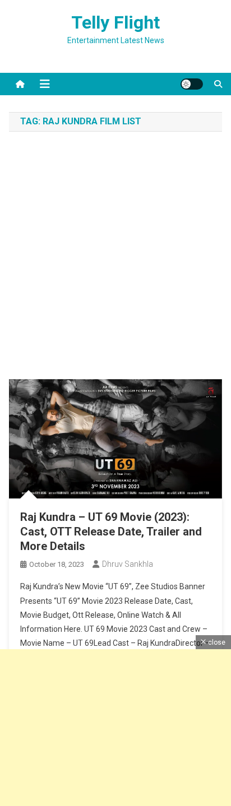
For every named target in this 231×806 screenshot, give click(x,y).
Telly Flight (115, 22)
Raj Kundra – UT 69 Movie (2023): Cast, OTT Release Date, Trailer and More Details (111, 531)
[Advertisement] (115, 258)
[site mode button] (192, 84)
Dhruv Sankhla (127, 564)
